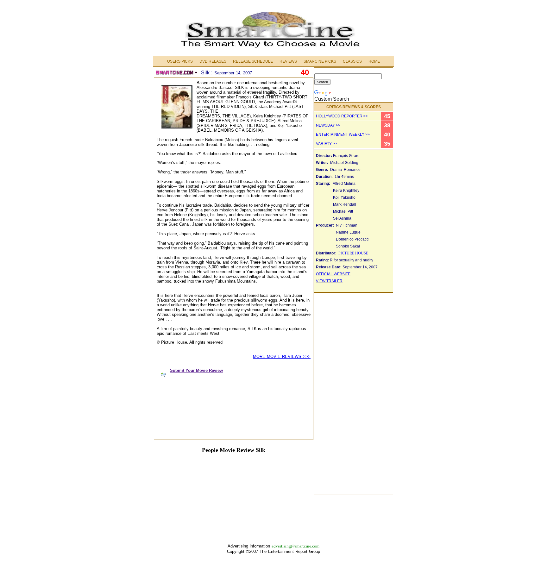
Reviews (288, 61)
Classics (352, 61)
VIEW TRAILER (329, 281)
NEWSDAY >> (328, 125)
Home (374, 61)
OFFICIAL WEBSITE (333, 274)
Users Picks (180, 61)
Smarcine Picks (320, 61)
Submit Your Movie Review (196, 370)
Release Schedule (253, 61)
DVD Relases (212, 61)
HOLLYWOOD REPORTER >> (342, 116)
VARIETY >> (326, 143)
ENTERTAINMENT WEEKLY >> (343, 134)
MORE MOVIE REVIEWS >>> (282, 356)
